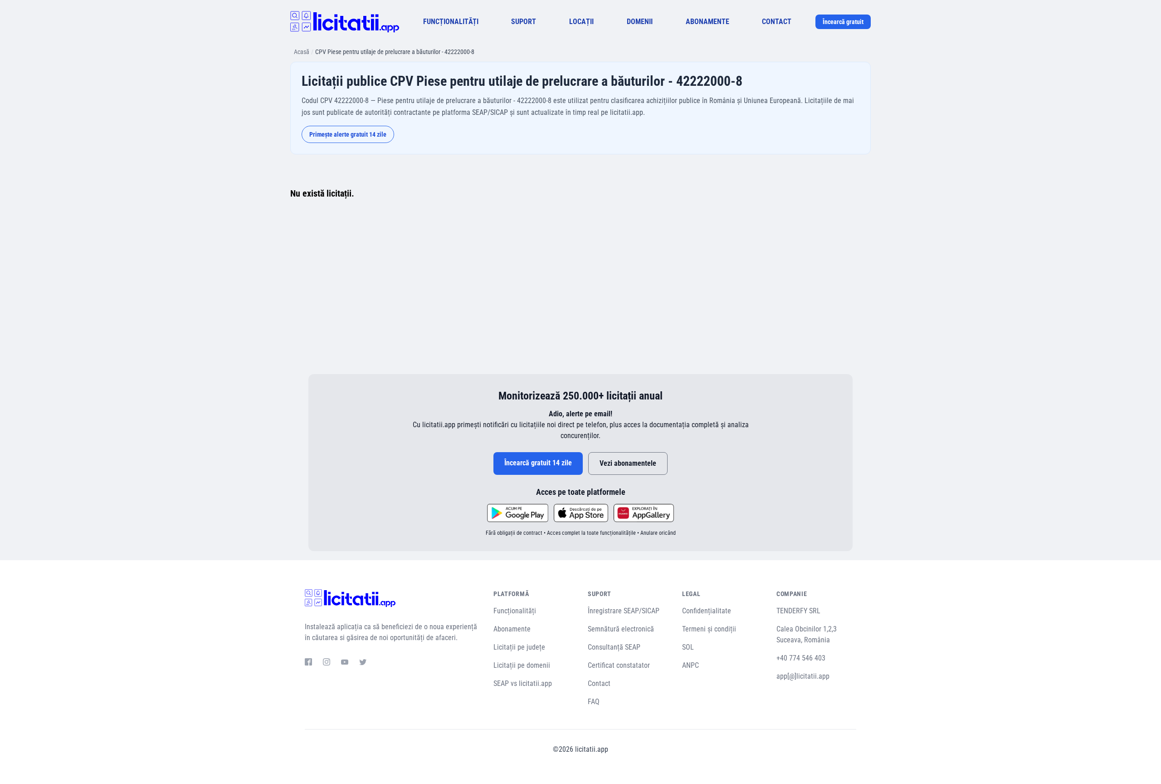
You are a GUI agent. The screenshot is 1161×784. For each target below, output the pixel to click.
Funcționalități (514, 610)
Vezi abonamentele (628, 463)
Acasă (301, 51)
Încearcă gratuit (843, 21)
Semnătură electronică (621, 629)
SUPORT (523, 21)
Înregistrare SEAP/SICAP (623, 610)
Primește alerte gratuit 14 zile (347, 134)
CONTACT (776, 21)
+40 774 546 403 (800, 658)
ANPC (690, 665)
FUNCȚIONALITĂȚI (450, 21)
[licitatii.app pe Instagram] (326, 663)
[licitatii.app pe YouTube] (344, 663)
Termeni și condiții (709, 629)
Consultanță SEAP (614, 647)
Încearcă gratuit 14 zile (538, 463)
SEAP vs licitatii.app (522, 683)
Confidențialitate (706, 610)
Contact (599, 683)
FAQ (594, 701)
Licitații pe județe (519, 647)
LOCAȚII (581, 21)
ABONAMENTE (707, 21)
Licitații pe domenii (521, 665)
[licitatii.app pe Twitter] (362, 663)
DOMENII (640, 21)
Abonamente (512, 629)
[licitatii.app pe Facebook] (308, 663)
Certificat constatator (619, 665)
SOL (688, 647)
